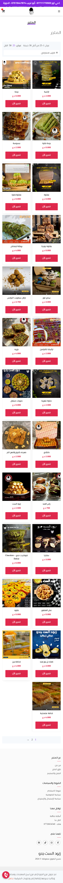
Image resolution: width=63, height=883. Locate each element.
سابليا (46, 555)
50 (10, 46)
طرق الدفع (56, 769)
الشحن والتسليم (54, 773)
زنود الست (16, 504)
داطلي (47, 452)
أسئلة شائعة (55, 816)
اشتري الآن (46, 103)
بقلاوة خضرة (16, 195)
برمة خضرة (46, 143)
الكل (6, 46)
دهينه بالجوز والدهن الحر (16, 452)
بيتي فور (46, 298)
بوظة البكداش (17, 246)
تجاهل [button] (11, 879)
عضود (16, 610)
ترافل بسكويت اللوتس (16, 298)
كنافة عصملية (46, 713)
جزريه (16, 349)
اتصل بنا (58, 820)
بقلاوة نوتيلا (46, 246)
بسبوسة (16, 143)
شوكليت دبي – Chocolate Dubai (16, 557)
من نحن (58, 765)
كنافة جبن (16, 662)
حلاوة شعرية (46, 401)
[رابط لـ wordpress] (38, 842)
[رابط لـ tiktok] (45, 842)
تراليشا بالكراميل (46, 349)
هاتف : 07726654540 (52, 824)
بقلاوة (46, 195)
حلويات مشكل (16, 401)
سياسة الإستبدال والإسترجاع (49, 799)
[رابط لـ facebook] (57, 842)
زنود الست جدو (50, 854)
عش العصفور (46, 610)
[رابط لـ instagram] (51, 842)
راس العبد (47, 504)
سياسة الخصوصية (53, 795)
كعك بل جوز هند (46, 662)
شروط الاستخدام (54, 791)
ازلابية (46, 92)
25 (14, 46)
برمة (16, 92)
